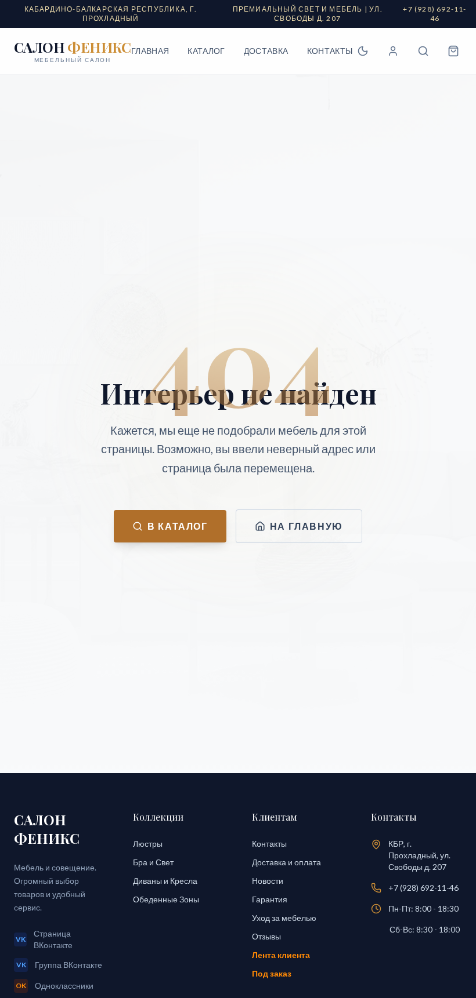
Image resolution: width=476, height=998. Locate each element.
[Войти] (393, 51)
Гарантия (269, 899)
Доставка (266, 51)
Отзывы (266, 936)
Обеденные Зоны (166, 899)
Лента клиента (281, 955)
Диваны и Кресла (165, 881)
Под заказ (271, 973)
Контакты (330, 51)
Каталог (206, 51)
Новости (267, 881)
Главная (150, 51)
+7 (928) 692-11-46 (423, 888)
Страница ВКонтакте (44, 939)
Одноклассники (54, 985)
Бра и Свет (153, 862)
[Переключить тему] (362, 51)
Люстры (148, 843)
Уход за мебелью (284, 918)
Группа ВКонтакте (59, 965)
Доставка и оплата (286, 862)
